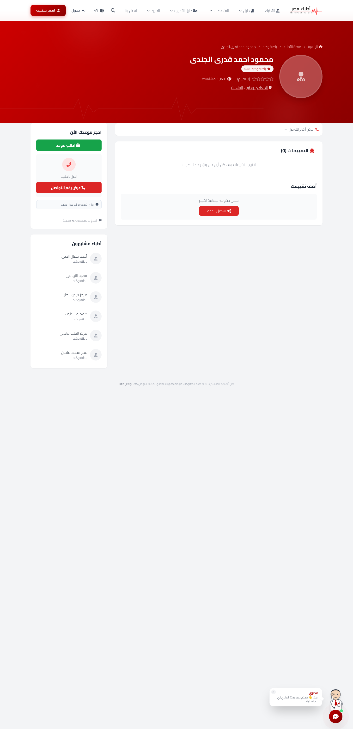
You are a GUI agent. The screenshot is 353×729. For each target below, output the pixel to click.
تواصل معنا (125, 384)
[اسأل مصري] (335, 699)
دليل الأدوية (183, 10)
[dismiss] (273, 692)
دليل (246, 10)
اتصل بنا (131, 10)
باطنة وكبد (270, 46)
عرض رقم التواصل (66, 187)
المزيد (155, 10)
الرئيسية (313, 46)
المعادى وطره (257, 87)
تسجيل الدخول (216, 211)
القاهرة (237, 87)
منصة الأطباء (292, 46)
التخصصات (221, 10)
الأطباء (270, 10)
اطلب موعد (66, 145)
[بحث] (113, 10)
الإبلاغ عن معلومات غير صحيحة (80, 220)
